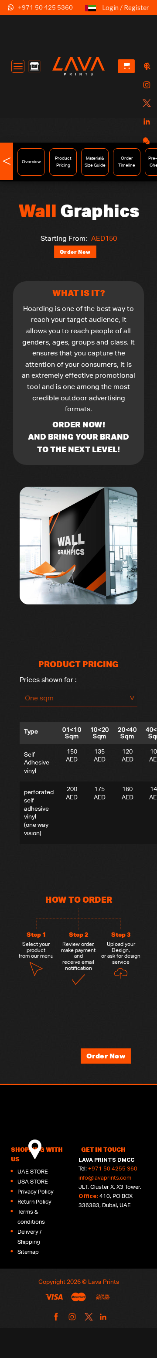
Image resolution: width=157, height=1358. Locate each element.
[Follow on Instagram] (145, 85)
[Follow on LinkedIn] (145, 122)
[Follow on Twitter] (145, 104)
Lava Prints (103, 1281)
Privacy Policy (35, 1191)
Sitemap (28, 1252)
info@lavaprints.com (104, 1177)
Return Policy (34, 1201)
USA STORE (32, 1181)
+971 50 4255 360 (112, 1168)
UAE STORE (32, 1171)
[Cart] (126, 66)
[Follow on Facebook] (145, 67)
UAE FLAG (90, 11)
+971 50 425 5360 (45, 7)
